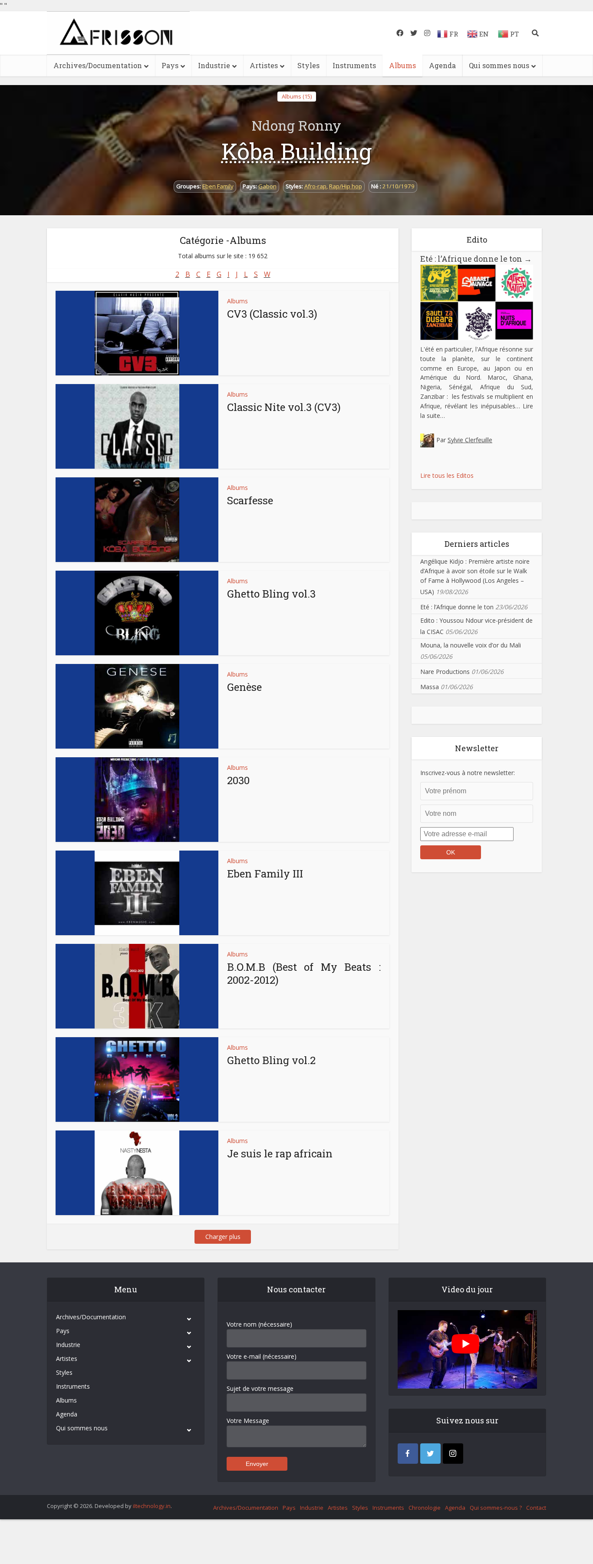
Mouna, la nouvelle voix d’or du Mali (470, 645)
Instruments (354, 65)
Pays (169, 65)
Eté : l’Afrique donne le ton (476, 258)
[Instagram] (453, 1453)
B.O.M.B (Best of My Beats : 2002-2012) (304, 973)
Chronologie (425, 1507)
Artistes (264, 65)
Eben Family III (265, 874)
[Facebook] (408, 1453)
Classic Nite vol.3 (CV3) (284, 407)
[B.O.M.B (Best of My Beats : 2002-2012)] (137, 986)
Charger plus (222, 1236)
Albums (402, 65)
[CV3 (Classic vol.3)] (137, 333)
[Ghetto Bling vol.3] (137, 613)
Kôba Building (296, 151)
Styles (308, 65)
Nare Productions (445, 671)
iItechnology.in (152, 1506)
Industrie (214, 65)
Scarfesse (250, 500)
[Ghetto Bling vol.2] (137, 1079)
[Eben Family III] (137, 893)
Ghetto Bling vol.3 (271, 594)
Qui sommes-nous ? (496, 1507)
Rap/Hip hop (345, 186)
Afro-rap (315, 186)
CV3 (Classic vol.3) (272, 314)
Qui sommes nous (499, 65)
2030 (238, 780)
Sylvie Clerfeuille (470, 440)
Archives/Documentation (97, 65)
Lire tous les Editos (447, 475)
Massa (429, 687)
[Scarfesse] (137, 519)
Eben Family (218, 186)
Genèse (244, 687)
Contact (536, 1507)
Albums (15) (297, 96)
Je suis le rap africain (280, 1153)
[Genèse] (137, 706)
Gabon (267, 186)
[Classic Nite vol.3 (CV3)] (137, 426)
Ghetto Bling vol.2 (271, 1060)
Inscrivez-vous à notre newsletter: (467, 773)
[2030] (137, 799)
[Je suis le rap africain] (137, 1172)
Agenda (442, 65)
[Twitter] (430, 1453)
